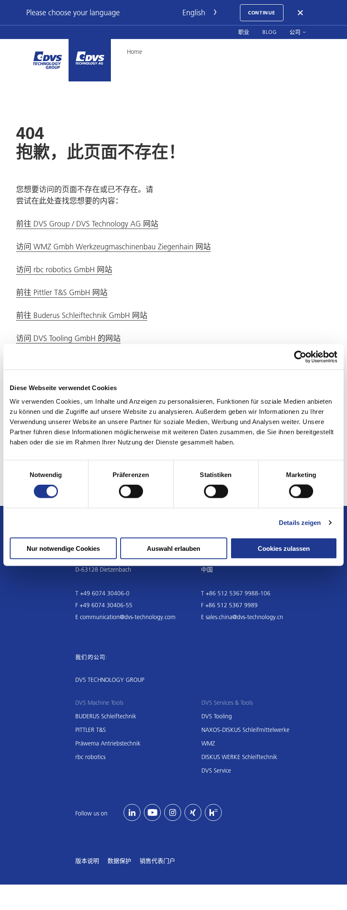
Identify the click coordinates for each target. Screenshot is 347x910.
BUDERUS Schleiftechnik (105, 716)
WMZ (208, 743)
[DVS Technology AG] (90, 60)
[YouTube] (152, 812)
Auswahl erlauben (173, 548)
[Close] (301, 12)
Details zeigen (300, 522)
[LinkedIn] (132, 812)
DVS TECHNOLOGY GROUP (109, 680)
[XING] (193, 812)
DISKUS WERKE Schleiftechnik (239, 757)
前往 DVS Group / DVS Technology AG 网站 (87, 224)
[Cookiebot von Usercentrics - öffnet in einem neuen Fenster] (300, 357)
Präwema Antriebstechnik (107, 743)
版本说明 (87, 861)
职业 (244, 31)
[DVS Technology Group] (47, 60)
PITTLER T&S (90, 730)
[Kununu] (213, 812)
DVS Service (216, 770)
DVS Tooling (216, 716)
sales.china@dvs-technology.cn (244, 617)
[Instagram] (172, 812)
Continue (261, 12)
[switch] (131, 491)
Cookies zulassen (284, 548)
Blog (269, 31)
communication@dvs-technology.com (128, 617)
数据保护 (119, 861)
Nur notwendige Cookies (63, 548)
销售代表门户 (157, 861)
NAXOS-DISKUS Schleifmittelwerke (245, 730)
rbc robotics (90, 757)
